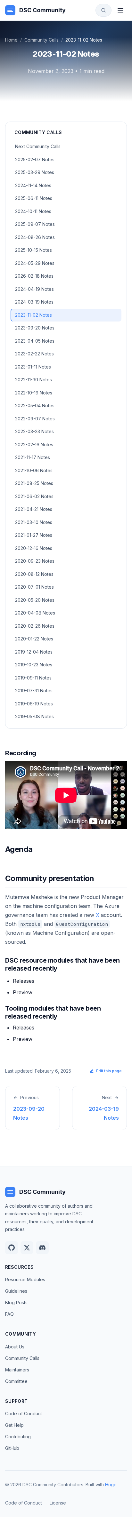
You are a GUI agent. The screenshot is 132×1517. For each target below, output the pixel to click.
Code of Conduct (23, 1413)
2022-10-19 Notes (33, 392)
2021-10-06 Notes (34, 470)
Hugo (111, 1484)
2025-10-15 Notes (33, 250)
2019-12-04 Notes (34, 652)
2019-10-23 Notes (33, 664)
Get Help (14, 1425)
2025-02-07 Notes (34, 159)
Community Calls (41, 40)
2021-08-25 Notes (34, 483)
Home (11, 40)
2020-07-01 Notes (34, 587)
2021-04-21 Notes (33, 509)
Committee (16, 1381)
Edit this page (109, 1070)
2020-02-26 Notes (34, 626)
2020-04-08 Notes (35, 613)
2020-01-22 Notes (34, 638)
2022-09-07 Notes (35, 418)
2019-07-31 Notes (34, 690)
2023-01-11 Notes (33, 366)
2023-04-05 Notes (34, 341)
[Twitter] (27, 1247)
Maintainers (17, 1369)
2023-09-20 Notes (34, 327)
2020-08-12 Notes (34, 574)
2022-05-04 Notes (34, 405)
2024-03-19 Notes (34, 302)
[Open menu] (120, 10)
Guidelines (16, 1291)
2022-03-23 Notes (34, 431)
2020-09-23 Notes (34, 561)
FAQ (9, 1314)
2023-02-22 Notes (34, 353)
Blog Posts (16, 1302)
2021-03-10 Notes (33, 522)
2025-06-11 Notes (33, 198)
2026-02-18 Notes (34, 276)
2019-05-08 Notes (34, 716)
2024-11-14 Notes (33, 185)
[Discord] (42, 1247)
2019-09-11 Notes (33, 677)
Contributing (18, 1436)
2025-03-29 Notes (34, 172)
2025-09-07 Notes (35, 224)
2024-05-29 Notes (34, 263)
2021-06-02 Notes (34, 496)
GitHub (12, 1448)
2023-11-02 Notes (33, 315)
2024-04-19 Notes (34, 289)
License (58, 1502)
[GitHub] (11, 1247)
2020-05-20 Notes (34, 600)
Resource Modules (25, 1279)
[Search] (103, 10)
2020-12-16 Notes (33, 548)
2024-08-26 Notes (35, 237)
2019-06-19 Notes (34, 703)
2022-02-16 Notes (34, 444)
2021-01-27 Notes (33, 535)
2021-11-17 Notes (32, 457)
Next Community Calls (38, 146)
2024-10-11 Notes (33, 211)
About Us (14, 1346)
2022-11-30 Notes (33, 379)
